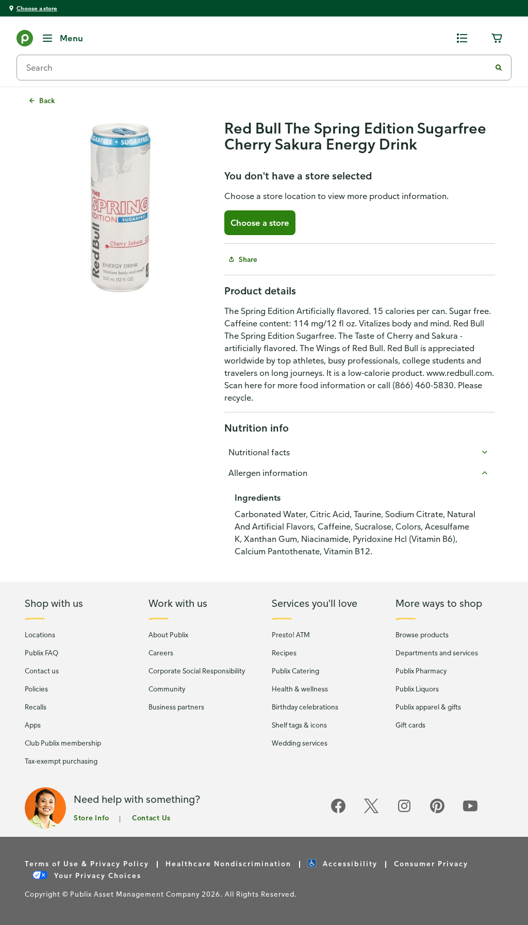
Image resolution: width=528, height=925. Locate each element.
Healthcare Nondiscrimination (228, 863)
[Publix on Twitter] (371, 811)
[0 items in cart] (497, 38)
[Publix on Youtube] (470, 811)
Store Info (91, 817)
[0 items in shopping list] (462, 38)
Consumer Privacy (431, 863)
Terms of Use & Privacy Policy (87, 863)
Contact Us (151, 817)
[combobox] (257, 67)
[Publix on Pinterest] (437, 811)
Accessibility (348, 863)
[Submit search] (498, 67)
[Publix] (24, 40)
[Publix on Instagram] (404, 811)
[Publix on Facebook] (338, 811)
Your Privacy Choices (96, 875)
